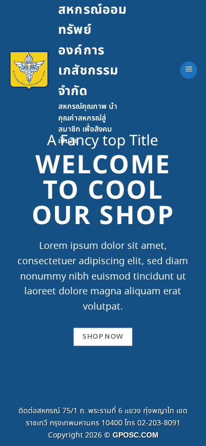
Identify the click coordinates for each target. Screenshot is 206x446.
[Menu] (188, 70)
